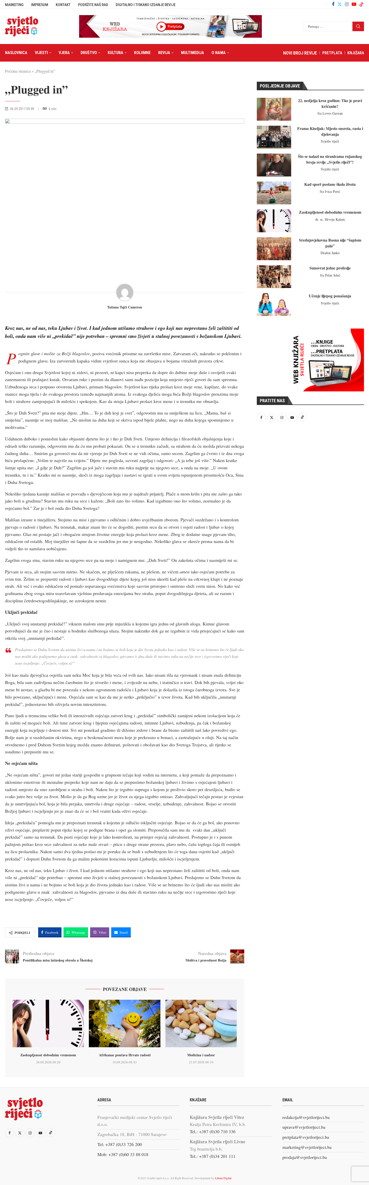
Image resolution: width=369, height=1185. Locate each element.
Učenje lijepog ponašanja (330, 296)
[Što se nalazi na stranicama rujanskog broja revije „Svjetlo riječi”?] (274, 165)
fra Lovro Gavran (330, 113)
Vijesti (41, 52)
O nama (219, 52)
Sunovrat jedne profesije (330, 268)
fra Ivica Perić (330, 191)
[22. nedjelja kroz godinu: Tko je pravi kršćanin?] (274, 109)
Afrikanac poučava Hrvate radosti (125, 1055)
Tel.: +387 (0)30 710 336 (212, 1131)
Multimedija (192, 52)
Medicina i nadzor (201, 1055)
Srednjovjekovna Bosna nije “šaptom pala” (330, 242)
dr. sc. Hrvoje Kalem (330, 219)
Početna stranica (18, 71)
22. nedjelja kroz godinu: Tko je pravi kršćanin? (330, 103)
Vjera (64, 52)
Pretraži (358, 26)
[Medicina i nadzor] (201, 1023)
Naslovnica (16, 52)
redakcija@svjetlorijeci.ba (306, 1117)
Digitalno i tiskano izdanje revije (145, 5)
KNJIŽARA (355, 53)
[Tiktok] (361, 4)
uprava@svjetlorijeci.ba (303, 1127)
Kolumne (142, 52)
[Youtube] (353, 4)
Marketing (14, 5)
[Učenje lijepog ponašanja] (274, 304)
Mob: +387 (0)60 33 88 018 (122, 1154)
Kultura (115, 52)
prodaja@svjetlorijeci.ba (304, 1157)
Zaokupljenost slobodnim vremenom (48, 1055)
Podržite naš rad (93, 5)
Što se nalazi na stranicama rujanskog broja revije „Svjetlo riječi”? (330, 159)
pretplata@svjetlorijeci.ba (305, 1137)
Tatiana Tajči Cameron (124, 307)
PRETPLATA (332, 53)
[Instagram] (347, 4)
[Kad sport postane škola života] (274, 192)
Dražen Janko (330, 252)
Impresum (39, 5)
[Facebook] (333, 4)
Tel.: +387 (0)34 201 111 (212, 1156)
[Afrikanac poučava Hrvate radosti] (124, 1023)
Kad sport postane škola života (330, 184)
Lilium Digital (223, 1178)
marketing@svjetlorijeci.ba (307, 1147)
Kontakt (63, 5)
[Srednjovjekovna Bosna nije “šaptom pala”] (274, 248)
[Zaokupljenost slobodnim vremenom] (48, 1023)
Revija (164, 52)
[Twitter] (339, 4)
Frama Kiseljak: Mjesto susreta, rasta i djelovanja (330, 131)
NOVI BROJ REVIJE (300, 53)
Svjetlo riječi (330, 141)
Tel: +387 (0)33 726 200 (119, 1144)
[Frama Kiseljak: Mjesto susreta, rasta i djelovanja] (274, 137)
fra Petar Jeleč (330, 275)
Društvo (89, 52)
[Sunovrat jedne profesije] (274, 276)
